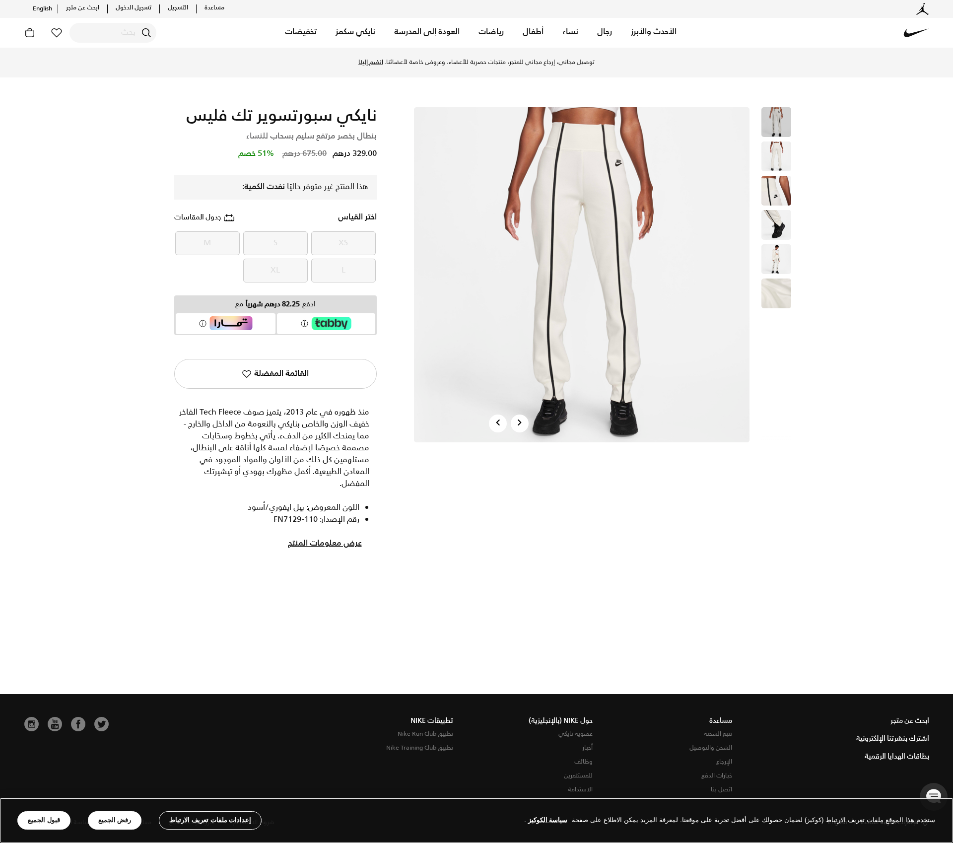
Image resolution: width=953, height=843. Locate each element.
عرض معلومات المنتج (325, 544)
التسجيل (178, 7)
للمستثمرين (578, 775)
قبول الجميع (44, 820)
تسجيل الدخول (133, 7)
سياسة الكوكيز (547, 820)
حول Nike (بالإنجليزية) (561, 720)
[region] (476, 820)
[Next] (520, 423)
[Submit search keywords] (146, 33)
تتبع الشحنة (718, 734)
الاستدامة (580, 789)
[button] (654, 33)
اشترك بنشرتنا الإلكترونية (892, 738)
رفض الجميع (115, 820)
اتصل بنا (721, 789)
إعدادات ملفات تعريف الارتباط (210, 820)
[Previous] (498, 423)
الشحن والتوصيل (710, 748)
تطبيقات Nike (431, 720)
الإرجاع (724, 762)
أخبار (587, 748)
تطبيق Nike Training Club (419, 748)
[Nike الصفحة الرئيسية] (916, 32)
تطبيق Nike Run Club (425, 734)
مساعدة (214, 7)
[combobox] (112, 33)
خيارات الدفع (716, 775)
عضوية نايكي (575, 734)
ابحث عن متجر (82, 7)
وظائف (583, 762)
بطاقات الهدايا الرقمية (897, 756)
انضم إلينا (370, 62)
